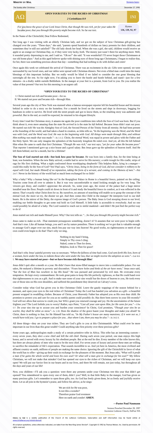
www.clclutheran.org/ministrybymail (27, 420)
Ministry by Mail (22, 2)
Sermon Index (132, 2)
